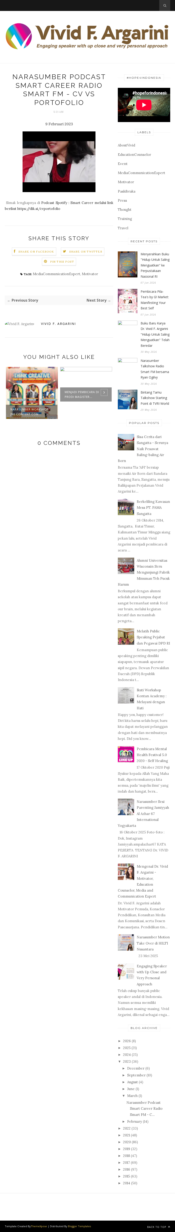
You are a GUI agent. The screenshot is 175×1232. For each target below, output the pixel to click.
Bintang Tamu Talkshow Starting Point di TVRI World (155, 398)
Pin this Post (62, 261)
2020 (127, 1142)
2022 (127, 1128)
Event (123, 164)
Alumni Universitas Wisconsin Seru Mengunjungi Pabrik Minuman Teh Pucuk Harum (144, 572)
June (131, 1089)
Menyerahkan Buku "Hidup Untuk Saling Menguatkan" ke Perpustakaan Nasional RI (155, 265)
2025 (127, 1048)
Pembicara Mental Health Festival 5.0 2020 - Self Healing (152, 755)
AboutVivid (126, 145)
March (132, 1096)
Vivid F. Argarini (58, 323)
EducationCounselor (134, 154)
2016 (126, 1169)
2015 (126, 1176)
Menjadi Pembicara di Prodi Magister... (82, 394)
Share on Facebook (36, 251)
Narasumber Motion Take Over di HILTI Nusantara (153, 943)
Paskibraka (126, 191)
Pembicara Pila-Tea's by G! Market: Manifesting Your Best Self (155, 300)
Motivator (90, 274)
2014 (126, 1183)
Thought (124, 209)
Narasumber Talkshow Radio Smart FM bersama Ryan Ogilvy (155, 369)
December (135, 1068)
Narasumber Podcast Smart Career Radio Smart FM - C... (144, 1108)
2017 (126, 1162)
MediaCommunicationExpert (56, 274)
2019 (126, 1149)
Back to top (157, 1227)
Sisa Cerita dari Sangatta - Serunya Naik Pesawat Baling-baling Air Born (143, 449)
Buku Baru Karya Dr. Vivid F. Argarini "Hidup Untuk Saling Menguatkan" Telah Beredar (155, 334)
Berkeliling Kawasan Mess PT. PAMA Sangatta (153, 507)
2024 (127, 1054)
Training (125, 219)
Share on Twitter (85, 251)
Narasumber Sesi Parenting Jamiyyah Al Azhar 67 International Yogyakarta (143, 813)
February (134, 1121)
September (136, 1075)
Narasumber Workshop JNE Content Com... (29, 411)
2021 (126, 1135)
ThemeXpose (39, 1226)
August (132, 1082)
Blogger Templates (79, 1226)
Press (122, 200)
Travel (123, 228)
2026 (127, 1041)
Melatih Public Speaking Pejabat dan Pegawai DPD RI (153, 637)
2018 (126, 1156)
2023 (127, 1061)
